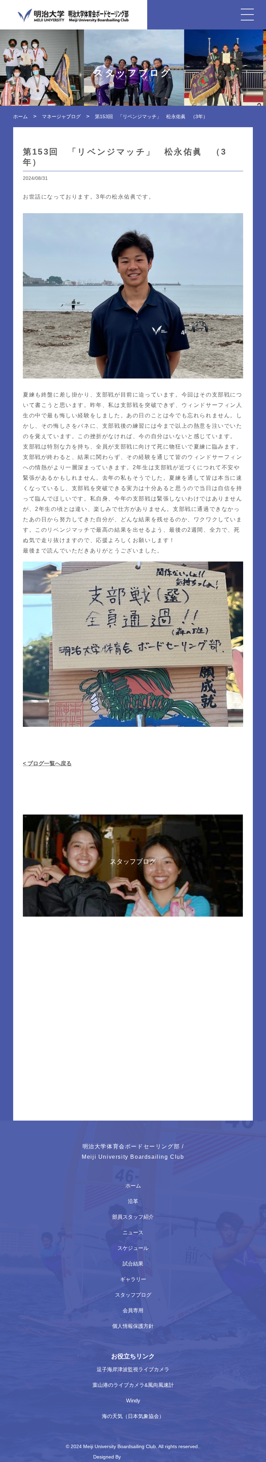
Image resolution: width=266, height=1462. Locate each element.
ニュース (133, 1232)
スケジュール (133, 1248)
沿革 (133, 1201)
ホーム (133, 1186)
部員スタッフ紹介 (133, 1217)
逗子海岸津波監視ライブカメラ (133, 1369)
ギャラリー (133, 1279)
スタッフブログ (133, 1295)
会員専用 (133, 1310)
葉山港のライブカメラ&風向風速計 (133, 1385)
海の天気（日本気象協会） (133, 1416)
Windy (133, 1400)
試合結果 (133, 1264)
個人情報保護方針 (133, 1326)
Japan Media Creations (147, 1457)
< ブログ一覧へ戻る (47, 763)
